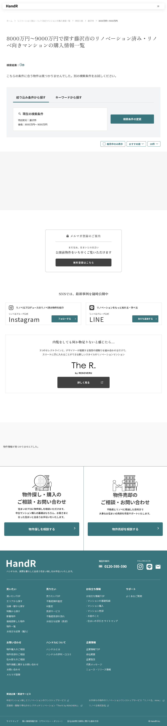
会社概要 (90, 654)
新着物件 (11, 616)
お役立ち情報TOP (95, 596)
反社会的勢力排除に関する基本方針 (83, 721)
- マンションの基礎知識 (98, 600)
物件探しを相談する (42, 529)
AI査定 (49, 606)
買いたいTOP (13, 596)
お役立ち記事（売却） (57, 621)
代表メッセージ (94, 664)
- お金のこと (92, 616)
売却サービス (53, 611)
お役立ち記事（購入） (18, 631)
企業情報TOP (93, 649)
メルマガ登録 (13, 674)
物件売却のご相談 (16, 654)
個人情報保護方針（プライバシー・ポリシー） (42, 721)
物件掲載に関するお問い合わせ (22, 664)
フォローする (64, 318)
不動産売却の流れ (55, 616)
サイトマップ (12, 721)
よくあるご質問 (134, 596)
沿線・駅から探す (16, 606)
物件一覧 (11, 626)
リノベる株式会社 (97, 705)
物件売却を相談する (125, 529)
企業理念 (90, 659)
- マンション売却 (95, 610)
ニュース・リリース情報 (98, 669)
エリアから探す (15, 601)
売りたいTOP (53, 596)
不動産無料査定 (54, 601)
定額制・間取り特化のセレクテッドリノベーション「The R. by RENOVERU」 (43, 705)
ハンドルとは (53, 649)
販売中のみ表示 (115, 144)
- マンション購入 (95, 605)
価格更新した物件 (16, 621)
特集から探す (13, 611)
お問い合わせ (13, 669)
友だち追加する (145, 318)
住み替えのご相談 (16, 659)
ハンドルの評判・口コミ (58, 654)
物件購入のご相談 (16, 649)
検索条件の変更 (132, 119)
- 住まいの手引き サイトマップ (102, 621)
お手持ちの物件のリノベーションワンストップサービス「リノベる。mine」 (125, 700)
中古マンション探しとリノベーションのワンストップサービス (36, 700)
